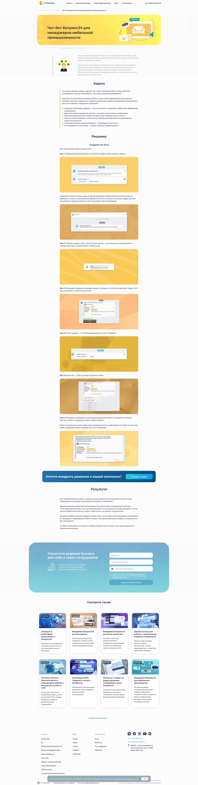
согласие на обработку (137, 574)
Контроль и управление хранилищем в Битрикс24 (48, 635)
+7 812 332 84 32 (137, 738)
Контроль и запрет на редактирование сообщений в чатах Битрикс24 (113, 681)
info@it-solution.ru (138, 741)
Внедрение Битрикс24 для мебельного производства (145, 680)
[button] (139, 476)
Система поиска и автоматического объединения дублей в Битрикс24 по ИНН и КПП (52, 682)
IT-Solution (49, 3)
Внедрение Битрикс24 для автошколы (83, 632)
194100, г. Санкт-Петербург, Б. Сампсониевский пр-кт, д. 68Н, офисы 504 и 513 (142, 747)
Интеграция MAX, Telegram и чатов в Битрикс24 (81, 680)
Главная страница (45, 10)
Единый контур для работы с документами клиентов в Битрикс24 (145, 634)
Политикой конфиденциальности (125, 779)
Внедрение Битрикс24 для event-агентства (114, 632)
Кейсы (57, 10)
